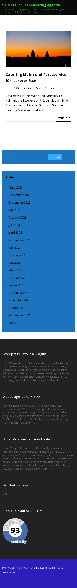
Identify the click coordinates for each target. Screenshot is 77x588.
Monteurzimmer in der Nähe (18, 567)
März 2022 (15, 270)
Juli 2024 (14, 225)
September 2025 (19, 202)
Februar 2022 (17, 278)
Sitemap (9, 494)
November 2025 (19, 195)
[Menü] (70, 7)
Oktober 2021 (17, 308)
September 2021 (19, 315)
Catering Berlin (46, 567)
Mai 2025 (14, 210)
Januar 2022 (16, 285)
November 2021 (19, 300)
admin (27, 88)
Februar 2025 (17, 217)
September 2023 (19, 240)
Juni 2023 (14, 248)
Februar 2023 (17, 255)
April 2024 (15, 233)
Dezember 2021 (19, 293)
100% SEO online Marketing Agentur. (31, 5)
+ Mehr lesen (63, 118)
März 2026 (15, 187)
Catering (49, 88)
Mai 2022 (14, 263)
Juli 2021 (14, 323)
